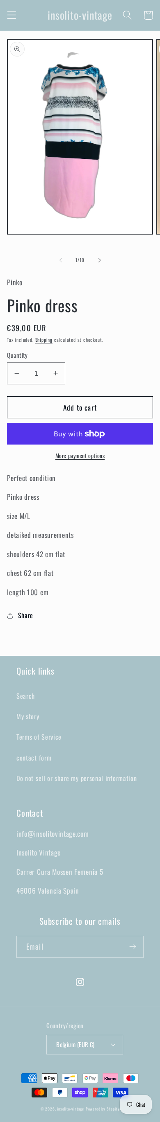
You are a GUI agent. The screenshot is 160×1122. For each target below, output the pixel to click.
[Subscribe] (132, 947)
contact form (33, 758)
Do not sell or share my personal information (76, 778)
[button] (11, 15)
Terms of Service (39, 737)
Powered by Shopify (103, 1109)
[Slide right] (99, 260)
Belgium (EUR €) (75, 1044)
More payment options (80, 456)
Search (25, 696)
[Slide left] (61, 260)
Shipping (44, 339)
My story (27, 716)
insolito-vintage (70, 1109)
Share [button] (25, 615)
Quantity (17, 355)
